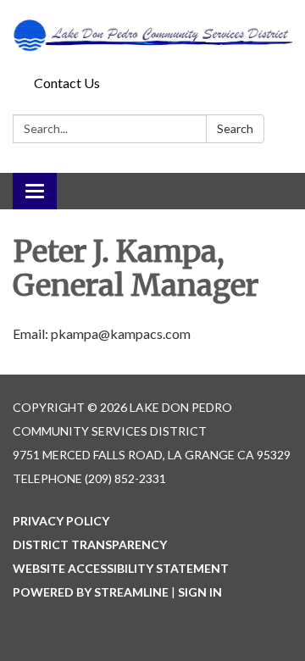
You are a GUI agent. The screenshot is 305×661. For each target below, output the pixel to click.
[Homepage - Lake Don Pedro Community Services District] (152, 34)
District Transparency (90, 544)
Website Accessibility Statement (121, 568)
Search (235, 128)
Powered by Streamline (91, 592)
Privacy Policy (61, 521)
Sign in (200, 592)
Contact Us (67, 83)
